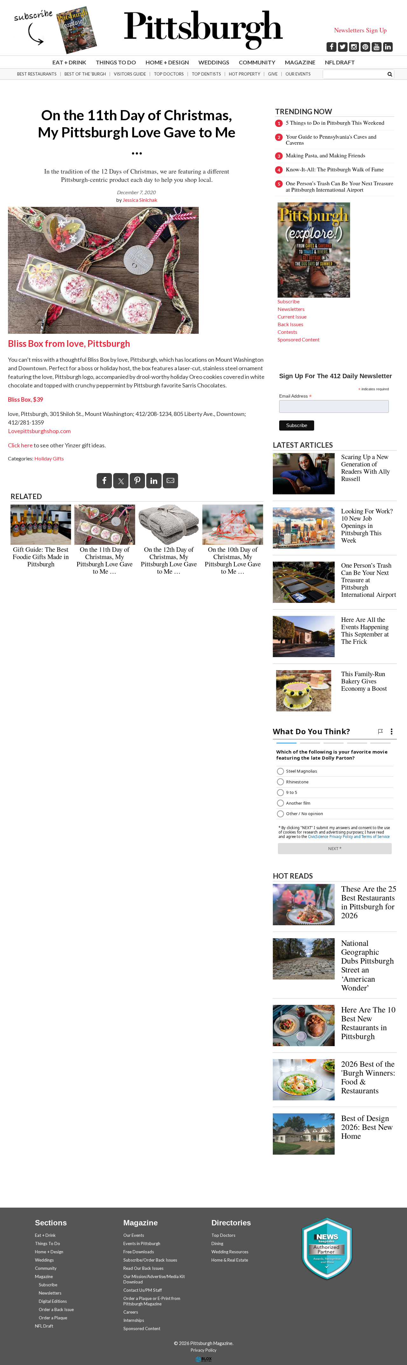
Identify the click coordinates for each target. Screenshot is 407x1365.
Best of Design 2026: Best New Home (367, 1126)
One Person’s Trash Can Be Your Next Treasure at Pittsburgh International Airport (339, 186)
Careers (130, 1312)
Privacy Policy (204, 1350)
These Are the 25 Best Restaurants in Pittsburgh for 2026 (369, 901)
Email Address (295, 396)
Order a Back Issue (56, 1309)
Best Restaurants (37, 73)
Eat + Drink (69, 62)
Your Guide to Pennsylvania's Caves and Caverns (331, 139)
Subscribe (289, 301)
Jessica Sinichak (140, 200)
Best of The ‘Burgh (85, 73)
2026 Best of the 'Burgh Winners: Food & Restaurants (368, 1077)
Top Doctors (169, 73)
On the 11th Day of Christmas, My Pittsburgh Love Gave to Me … (105, 560)
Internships (133, 1320)
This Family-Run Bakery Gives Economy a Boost (364, 681)
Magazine (300, 62)
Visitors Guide (130, 73)
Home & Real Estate (229, 1260)
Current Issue (292, 316)
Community (257, 62)
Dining (217, 1243)
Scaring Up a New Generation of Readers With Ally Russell (365, 467)
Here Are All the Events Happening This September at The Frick (365, 630)
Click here (20, 445)
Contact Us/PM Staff (142, 1290)
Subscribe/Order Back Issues (150, 1260)
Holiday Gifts (49, 458)
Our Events (298, 73)
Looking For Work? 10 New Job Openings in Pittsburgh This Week (367, 525)
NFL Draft (340, 62)
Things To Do (116, 62)
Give (273, 73)
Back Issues (290, 324)
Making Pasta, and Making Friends (325, 155)
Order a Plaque (53, 1317)
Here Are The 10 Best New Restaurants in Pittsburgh (368, 1022)
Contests (287, 332)
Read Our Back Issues (143, 1268)
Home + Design (167, 62)
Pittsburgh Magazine (203, 30)
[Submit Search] (390, 74)
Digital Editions (53, 1301)
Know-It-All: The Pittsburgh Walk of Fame (335, 169)
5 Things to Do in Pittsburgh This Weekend (335, 122)
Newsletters (291, 309)
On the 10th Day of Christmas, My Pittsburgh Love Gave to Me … (233, 560)
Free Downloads (138, 1251)
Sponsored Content (299, 339)
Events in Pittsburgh (141, 1243)
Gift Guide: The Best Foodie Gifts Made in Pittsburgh (41, 556)
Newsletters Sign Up (360, 30)
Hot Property (244, 73)
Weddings (213, 62)
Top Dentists (206, 73)
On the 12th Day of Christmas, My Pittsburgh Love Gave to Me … (169, 560)
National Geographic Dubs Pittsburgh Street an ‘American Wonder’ (367, 965)
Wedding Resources (229, 1251)
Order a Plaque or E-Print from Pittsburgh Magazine (151, 1301)
